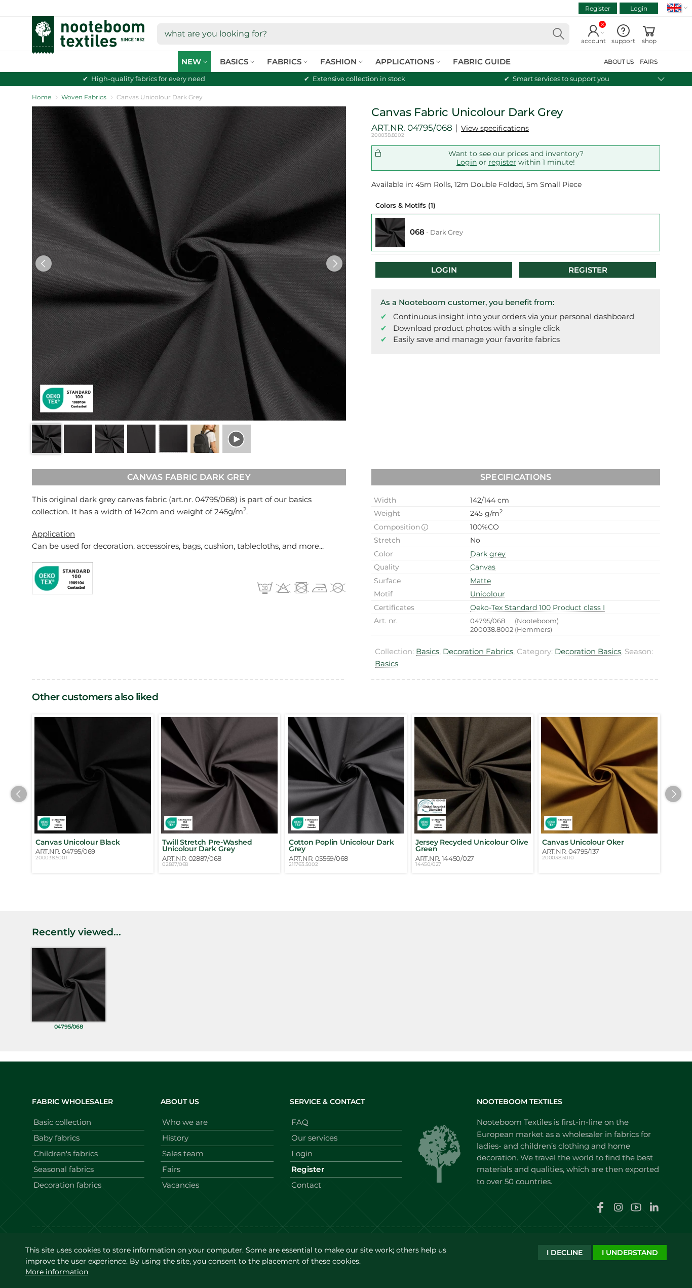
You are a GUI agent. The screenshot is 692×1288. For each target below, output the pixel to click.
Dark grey (488, 553)
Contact (306, 1185)
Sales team (183, 1153)
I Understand (630, 1252)
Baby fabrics (56, 1138)
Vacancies (180, 1185)
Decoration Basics (588, 651)
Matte (480, 580)
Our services (314, 1138)
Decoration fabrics (67, 1185)
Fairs (171, 1169)
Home (41, 97)
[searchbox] (363, 34)
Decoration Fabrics (478, 651)
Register (597, 8)
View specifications (495, 128)
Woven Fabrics (83, 97)
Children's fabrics (65, 1153)
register (502, 162)
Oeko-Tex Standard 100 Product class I (537, 607)
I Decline (565, 1252)
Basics (427, 651)
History (175, 1138)
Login (638, 8)
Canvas (482, 567)
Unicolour (487, 593)
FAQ (300, 1122)
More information (56, 1272)
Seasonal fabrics (63, 1169)
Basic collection (62, 1122)
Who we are (185, 1122)
